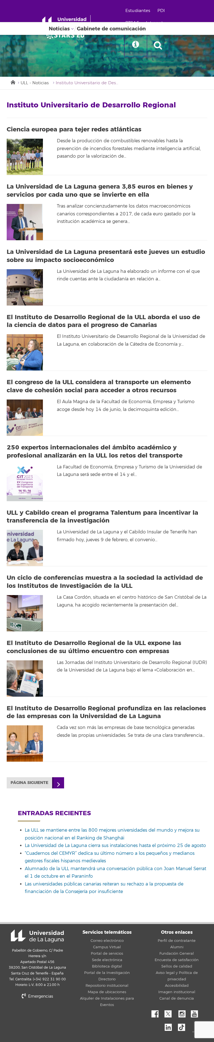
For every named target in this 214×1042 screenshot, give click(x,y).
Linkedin (170, 1026)
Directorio (107, 979)
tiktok (183, 1026)
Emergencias (40, 996)
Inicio (12, 82)
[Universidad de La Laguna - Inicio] (66, 21)
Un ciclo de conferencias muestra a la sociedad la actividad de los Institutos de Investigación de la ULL (105, 582)
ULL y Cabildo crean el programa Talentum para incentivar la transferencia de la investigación (102, 517)
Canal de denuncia (176, 998)
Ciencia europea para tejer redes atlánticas (74, 129)
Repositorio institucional (107, 985)
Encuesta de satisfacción (177, 960)
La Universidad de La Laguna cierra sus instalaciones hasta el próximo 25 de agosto (115, 845)
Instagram (183, 1012)
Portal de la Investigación (107, 973)
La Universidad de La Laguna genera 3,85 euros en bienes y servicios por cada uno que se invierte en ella (100, 191)
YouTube (196, 1012)
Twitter (170, 1012)
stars (48, 1015)
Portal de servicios (107, 953)
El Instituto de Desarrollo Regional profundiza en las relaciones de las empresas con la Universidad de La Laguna (106, 712)
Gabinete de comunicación (111, 28)
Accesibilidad (177, 985)
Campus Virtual (107, 947)
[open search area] (158, 46)
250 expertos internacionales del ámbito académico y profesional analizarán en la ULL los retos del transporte (95, 451)
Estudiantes (137, 10)
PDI (161, 10)
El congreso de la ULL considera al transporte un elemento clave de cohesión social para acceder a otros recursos (99, 386)
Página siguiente (29, 782)
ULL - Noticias (35, 83)
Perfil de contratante (177, 940)
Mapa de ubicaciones (107, 992)
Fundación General (176, 953)
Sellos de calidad (176, 966)
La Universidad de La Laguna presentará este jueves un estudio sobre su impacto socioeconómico (106, 256)
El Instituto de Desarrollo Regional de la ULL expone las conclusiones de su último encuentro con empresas (94, 647)
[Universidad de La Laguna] (67, 35)
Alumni (176, 947)
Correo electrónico (107, 940)
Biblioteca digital (107, 966)
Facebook (157, 1012)
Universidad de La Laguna (37, 936)
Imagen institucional (176, 992)
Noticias (59, 28)
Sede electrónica (107, 960)
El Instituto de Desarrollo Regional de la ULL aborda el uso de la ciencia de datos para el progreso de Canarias (103, 321)
